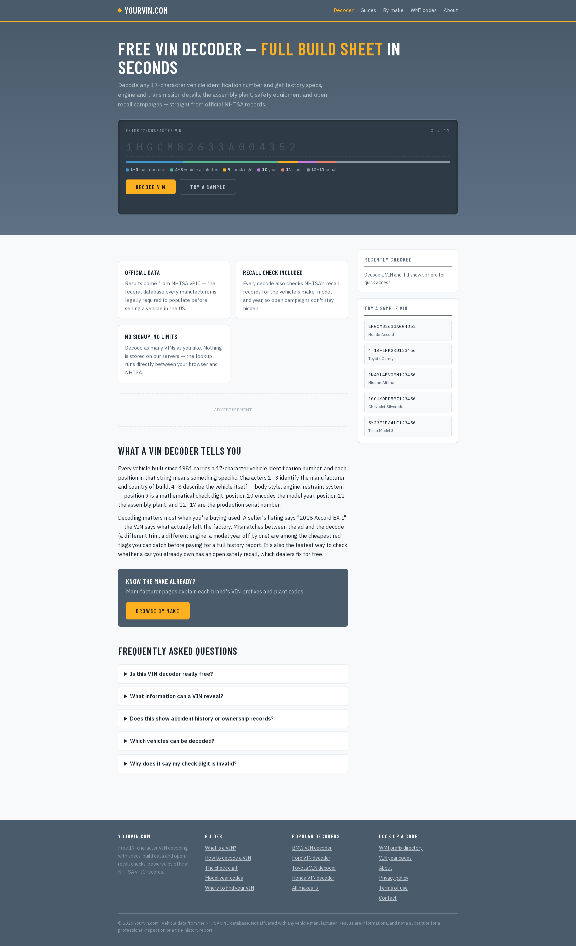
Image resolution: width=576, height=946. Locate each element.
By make (393, 10)
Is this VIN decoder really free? (171, 673)
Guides (368, 10)
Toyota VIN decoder (314, 868)
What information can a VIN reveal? (176, 696)
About (451, 10)
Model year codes (224, 878)
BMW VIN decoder (312, 848)
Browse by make (158, 610)
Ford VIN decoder (311, 858)
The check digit (221, 868)
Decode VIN (151, 186)
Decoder (344, 10)
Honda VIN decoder (313, 878)
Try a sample (208, 186)
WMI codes (424, 10)
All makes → (305, 888)
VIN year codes (395, 858)
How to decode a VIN (228, 858)
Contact (388, 898)
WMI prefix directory (401, 848)
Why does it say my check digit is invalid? (183, 763)
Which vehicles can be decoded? (172, 741)
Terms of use (393, 888)
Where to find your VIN (229, 888)
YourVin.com (146, 10)
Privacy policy (393, 878)
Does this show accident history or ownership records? (202, 718)
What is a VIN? (220, 848)
